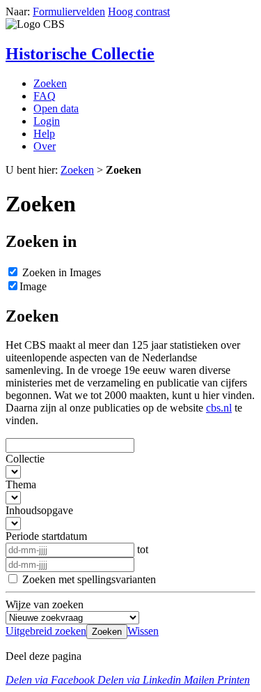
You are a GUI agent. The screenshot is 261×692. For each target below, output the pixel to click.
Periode (46, 536)
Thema (21, 484)
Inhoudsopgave (39, 510)
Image (33, 286)
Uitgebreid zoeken (46, 631)
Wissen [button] (143, 631)
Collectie (25, 459)
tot (142, 549)
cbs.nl (219, 408)
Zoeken (50, 83)
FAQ (44, 96)
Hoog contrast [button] (139, 11)
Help (44, 134)
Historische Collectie (80, 54)
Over (44, 146)
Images (61, 272)
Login (46, 121)
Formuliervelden (69, 11)
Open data (56, 108)
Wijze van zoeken (45, 604)
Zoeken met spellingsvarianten (89, 579)
